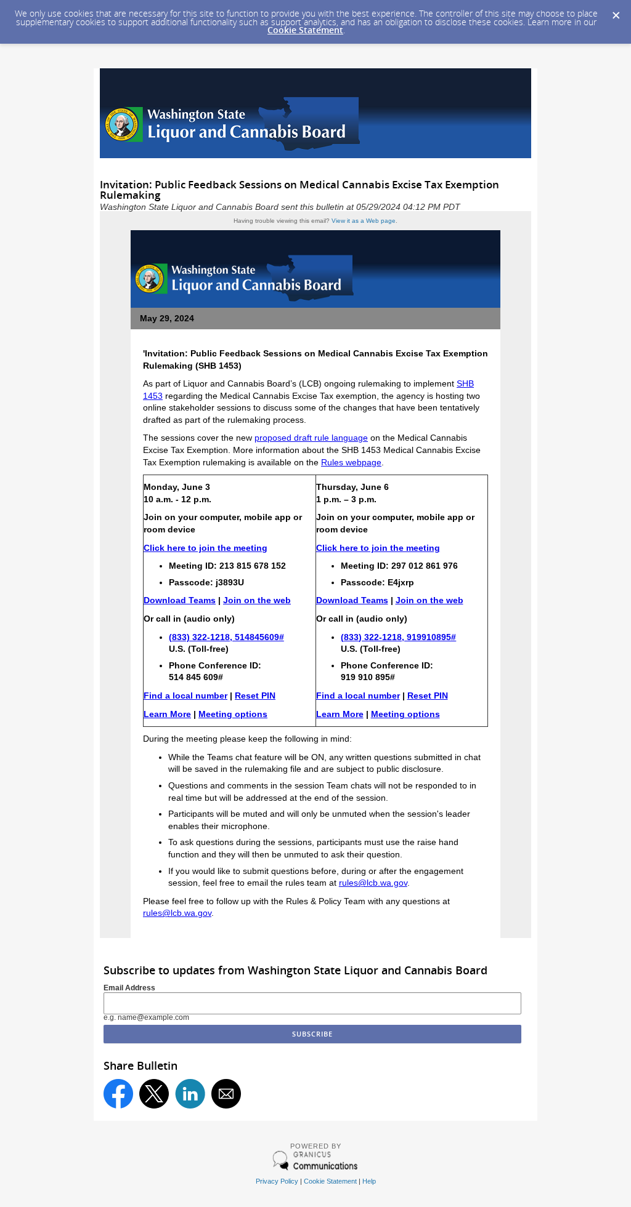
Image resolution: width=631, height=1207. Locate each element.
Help (369, 1181)
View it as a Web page (364, 220)
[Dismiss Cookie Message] (615, 11)
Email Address (129, 988)
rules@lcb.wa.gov (373, 883)
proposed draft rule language (311, 438)
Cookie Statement (305, 30)
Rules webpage (351, 462)
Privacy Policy (277, 1181)
